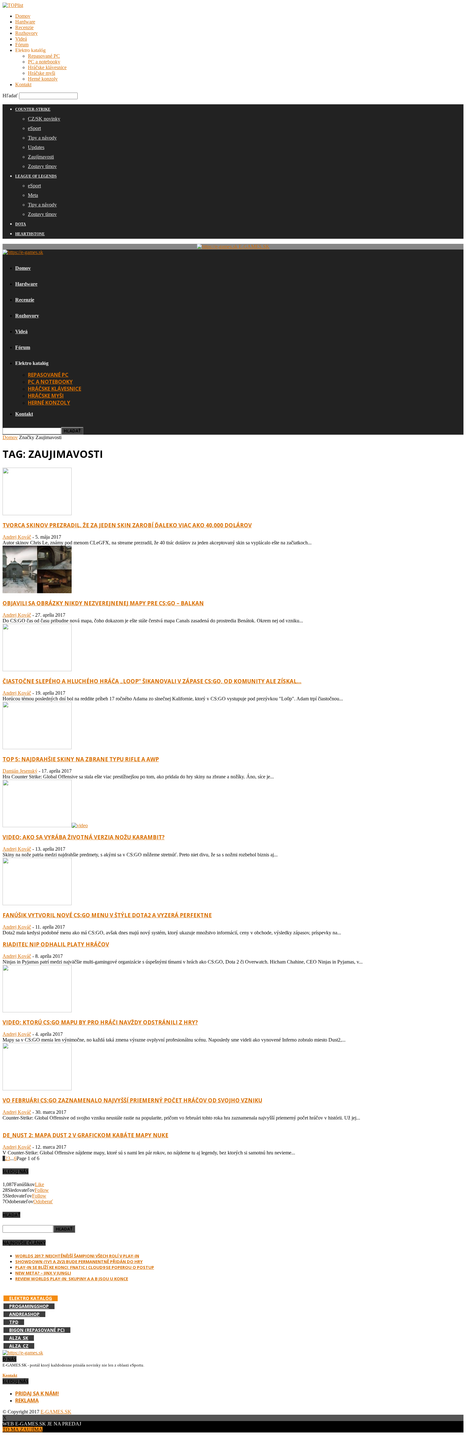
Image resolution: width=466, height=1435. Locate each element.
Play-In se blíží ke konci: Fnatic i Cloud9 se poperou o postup (84, 1267)
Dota (20, 224)
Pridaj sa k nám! (37, 1393)
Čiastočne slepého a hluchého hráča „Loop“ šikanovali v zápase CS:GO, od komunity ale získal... (152, 681)
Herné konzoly (43, 78)
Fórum (22, 44)
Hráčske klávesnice (47, 67)
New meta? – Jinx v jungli (43, 1273)
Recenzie (24, 27)
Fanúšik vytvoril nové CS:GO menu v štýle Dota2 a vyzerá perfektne (107, 915)
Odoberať (43, 1201)
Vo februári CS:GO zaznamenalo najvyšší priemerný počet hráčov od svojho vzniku (132, 1100)
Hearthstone (30, 234)
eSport (34, 128)
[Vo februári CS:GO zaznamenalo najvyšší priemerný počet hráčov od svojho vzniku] (37, 1088)
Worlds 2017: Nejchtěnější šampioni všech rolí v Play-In (77, 1256)
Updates (36, 147)
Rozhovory (26, 33)
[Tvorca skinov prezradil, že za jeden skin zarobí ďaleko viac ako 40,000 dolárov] (37, 513)
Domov (22, 16)
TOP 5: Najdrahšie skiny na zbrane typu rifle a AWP (81, 759)
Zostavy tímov (42, 166)
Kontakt (23, 84)
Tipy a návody (42, 137)
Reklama (27, 1400)
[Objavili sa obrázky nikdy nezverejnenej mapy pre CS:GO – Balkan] (37, 591)
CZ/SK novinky (44, 118)
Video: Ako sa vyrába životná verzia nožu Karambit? (84, 837)
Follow (42, 1190)
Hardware (25, 21)
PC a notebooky (44, 61)
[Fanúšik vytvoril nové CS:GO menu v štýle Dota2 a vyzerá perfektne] (37, 903)
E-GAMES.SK (56, 1411)
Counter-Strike (32, 109)
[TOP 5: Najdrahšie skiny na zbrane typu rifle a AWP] (37, 747)
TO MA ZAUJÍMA (22, 1429)
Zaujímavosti (41, 156)
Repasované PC (44, 56)
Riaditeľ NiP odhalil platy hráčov (56, 944)
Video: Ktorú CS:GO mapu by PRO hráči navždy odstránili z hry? (100, 1022)
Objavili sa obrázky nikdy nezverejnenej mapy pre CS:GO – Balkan (103, 603)
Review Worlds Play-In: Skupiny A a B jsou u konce (71, 1279)
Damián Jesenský (20, 771)
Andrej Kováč (17, 537)
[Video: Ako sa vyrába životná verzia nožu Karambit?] (45, 825)
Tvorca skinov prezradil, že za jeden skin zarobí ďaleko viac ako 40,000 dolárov (127, 525)
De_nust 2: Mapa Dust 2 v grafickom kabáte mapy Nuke (85, 1135)
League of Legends (36, 176)
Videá (21, 39)
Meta (33, 195)
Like (39, 1184)
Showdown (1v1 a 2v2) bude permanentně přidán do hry (79, 1261)
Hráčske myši (41, 73)
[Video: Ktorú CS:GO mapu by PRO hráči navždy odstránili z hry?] (37, 1010)
